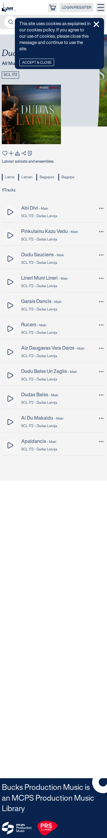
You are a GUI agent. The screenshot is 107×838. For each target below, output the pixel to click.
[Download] (17, 153)
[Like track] (5, 153)
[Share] (24, 153)
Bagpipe (68, 177)
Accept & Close (36, 62)
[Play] (10, 212)
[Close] (96, 24)
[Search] (10, 22)
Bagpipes (47, 177)
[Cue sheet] (30, 153)
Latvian (26, 177)
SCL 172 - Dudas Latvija (39, 216)
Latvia (9, 177)
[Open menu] (100, 7)
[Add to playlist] (11, 153)
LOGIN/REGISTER (76, 7)
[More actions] (101, 208)
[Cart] (52, 7)
